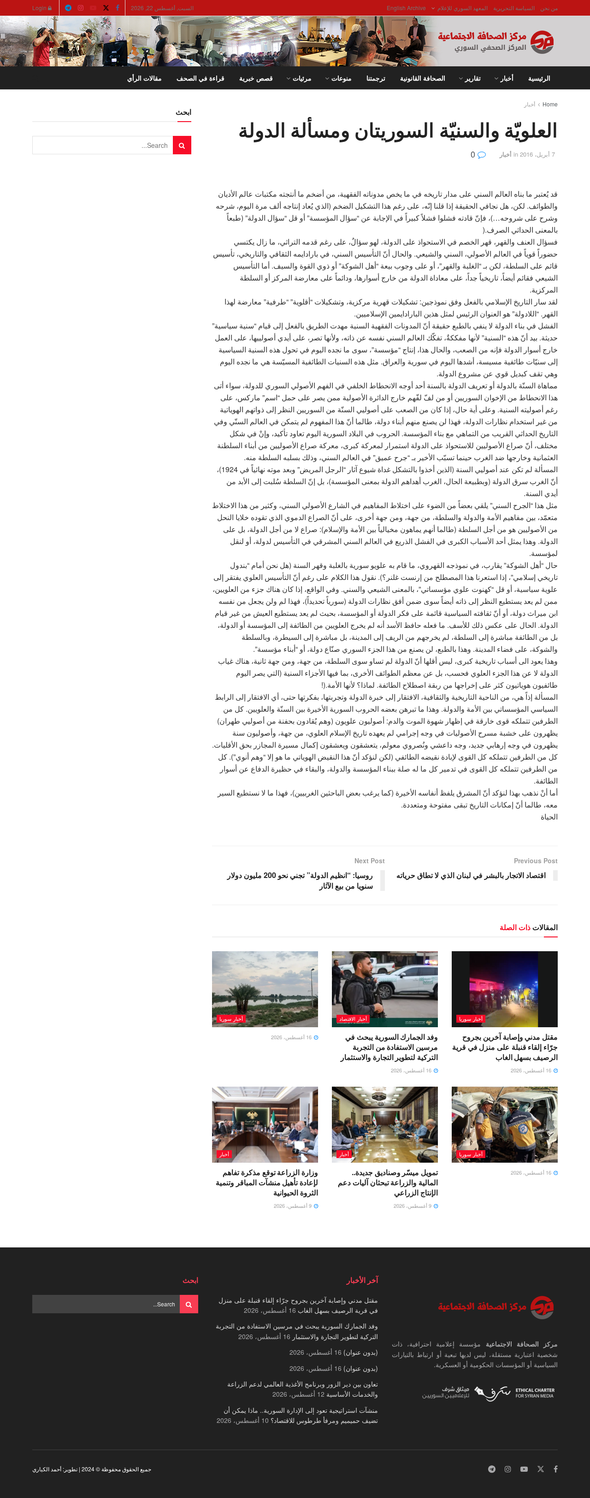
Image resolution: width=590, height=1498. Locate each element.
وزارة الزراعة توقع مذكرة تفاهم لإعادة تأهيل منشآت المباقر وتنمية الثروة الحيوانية (267, 1182)
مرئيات (302, 77)
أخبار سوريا (471, 1018)
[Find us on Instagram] (80, 8)
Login (40, 8)
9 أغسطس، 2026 (413, 1205)
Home (550, 104)
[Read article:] (265, 989)
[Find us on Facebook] (117, 8)
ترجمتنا (375, 77)
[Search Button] (35, 77)
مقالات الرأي (144, 77)
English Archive (406, 8)
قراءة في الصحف (200, 77)
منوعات (341, 77)
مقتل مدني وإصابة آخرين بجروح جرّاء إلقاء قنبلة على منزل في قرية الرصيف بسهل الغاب (505, 1047)
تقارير (473, 77)
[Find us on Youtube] (93, 8)
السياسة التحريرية (514, 8)
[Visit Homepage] (498, 41)
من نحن (549, 8)
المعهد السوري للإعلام (462, 8)
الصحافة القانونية (422, 77)
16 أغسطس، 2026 (532, 1070)
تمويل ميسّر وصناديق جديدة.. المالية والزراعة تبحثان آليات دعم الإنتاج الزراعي (388, 1182)
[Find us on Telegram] (68, 8)
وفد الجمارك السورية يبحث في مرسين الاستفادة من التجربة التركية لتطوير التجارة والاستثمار (389, 1047)
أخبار (507, 77)
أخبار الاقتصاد (353, 1018)
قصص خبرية (256, 77)
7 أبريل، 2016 (537, 154)
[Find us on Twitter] (106, 8)
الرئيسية (539, 77)
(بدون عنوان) (360, 1352)
